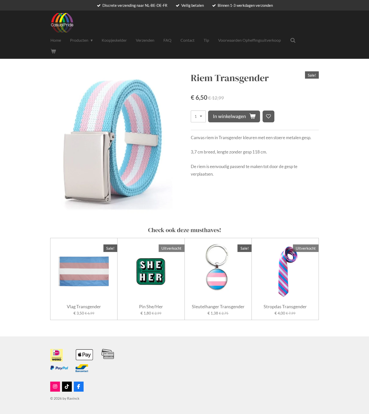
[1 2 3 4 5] (198, 116)
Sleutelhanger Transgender (218, 306)
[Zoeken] (293, 40)
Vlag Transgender (84, 306)
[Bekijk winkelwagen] (53, 51)
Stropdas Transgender (285, 306)
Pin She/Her (151, 306)
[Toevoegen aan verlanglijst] (268, 116)
